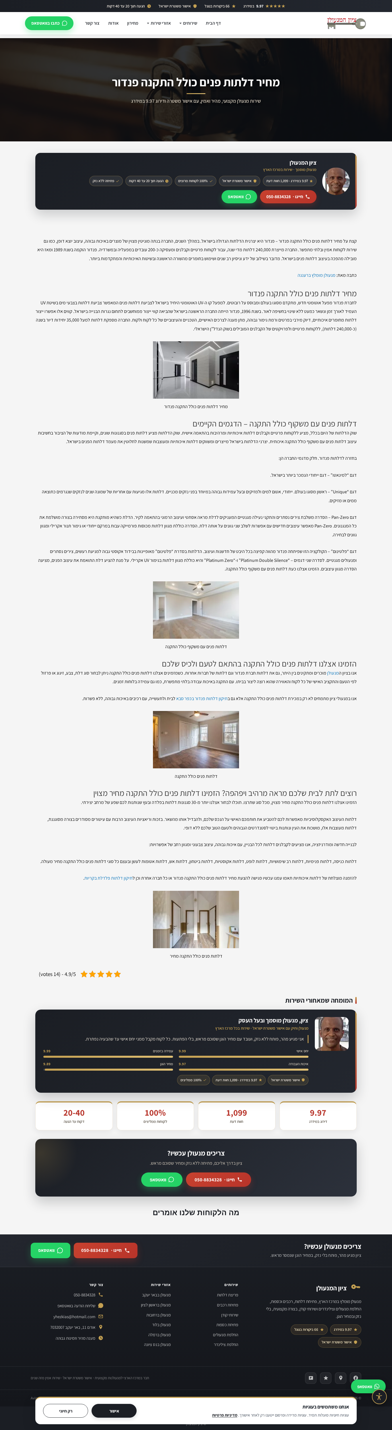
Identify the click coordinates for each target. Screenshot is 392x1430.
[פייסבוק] (355, 1378)
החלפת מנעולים (225, 1334)
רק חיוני (65, 1411)
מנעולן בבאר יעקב (156, 1294)
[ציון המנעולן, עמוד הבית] (346, 23)
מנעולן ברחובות (158, 1315)
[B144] (311, 1378)
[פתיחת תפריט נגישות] (379, 1396)
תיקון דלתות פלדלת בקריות (108, 878)
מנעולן (333, 673)
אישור (114, 1411)
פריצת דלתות (227, 1294)
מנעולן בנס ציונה (157, 1344)
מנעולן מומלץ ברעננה (316, 275)
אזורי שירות (161, 23)
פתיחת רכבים (227, 1305)
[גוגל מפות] (340, 1378)
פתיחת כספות (227, 1324)
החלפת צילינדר (226, 1344)
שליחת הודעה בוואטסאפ (76, 1305)
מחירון (132, 23)
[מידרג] (325, 1378)
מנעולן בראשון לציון (156, 1305)
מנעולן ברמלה (159, 1334)
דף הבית (213, 23)
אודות (113, 23)
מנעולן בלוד (161, 1324)
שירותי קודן (229, 1315)
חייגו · (284, 197)
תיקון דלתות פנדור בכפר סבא (202, 698)
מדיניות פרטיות (224, 1415)
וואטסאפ (236, 197)
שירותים (190, 23)
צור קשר (92, 23)
